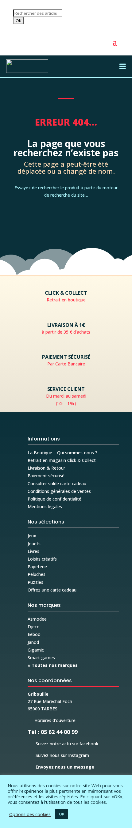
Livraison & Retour (46, 468)
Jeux (32, 536)
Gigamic (36, 650)
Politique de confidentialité (54, 499)
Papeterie (37, 566)
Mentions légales (45, 506)
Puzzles (35, 582)
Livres (33, 551)
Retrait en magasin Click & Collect (62, 460)
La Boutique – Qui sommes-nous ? (62, 453)
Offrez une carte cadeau (52, 590)
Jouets (34, 543)
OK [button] (61, 814)
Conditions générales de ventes (59, 491)
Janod (33, 642)
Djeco (34, 627)
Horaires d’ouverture (52, 720)
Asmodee (37, 619)
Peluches (36, 574)
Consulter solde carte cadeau (57, 483)
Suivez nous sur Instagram (58, 755)
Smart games (41, 657)
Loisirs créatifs (42, 559)
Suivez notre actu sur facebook (63, 744)
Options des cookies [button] (30, 814)
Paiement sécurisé (46, 475)
